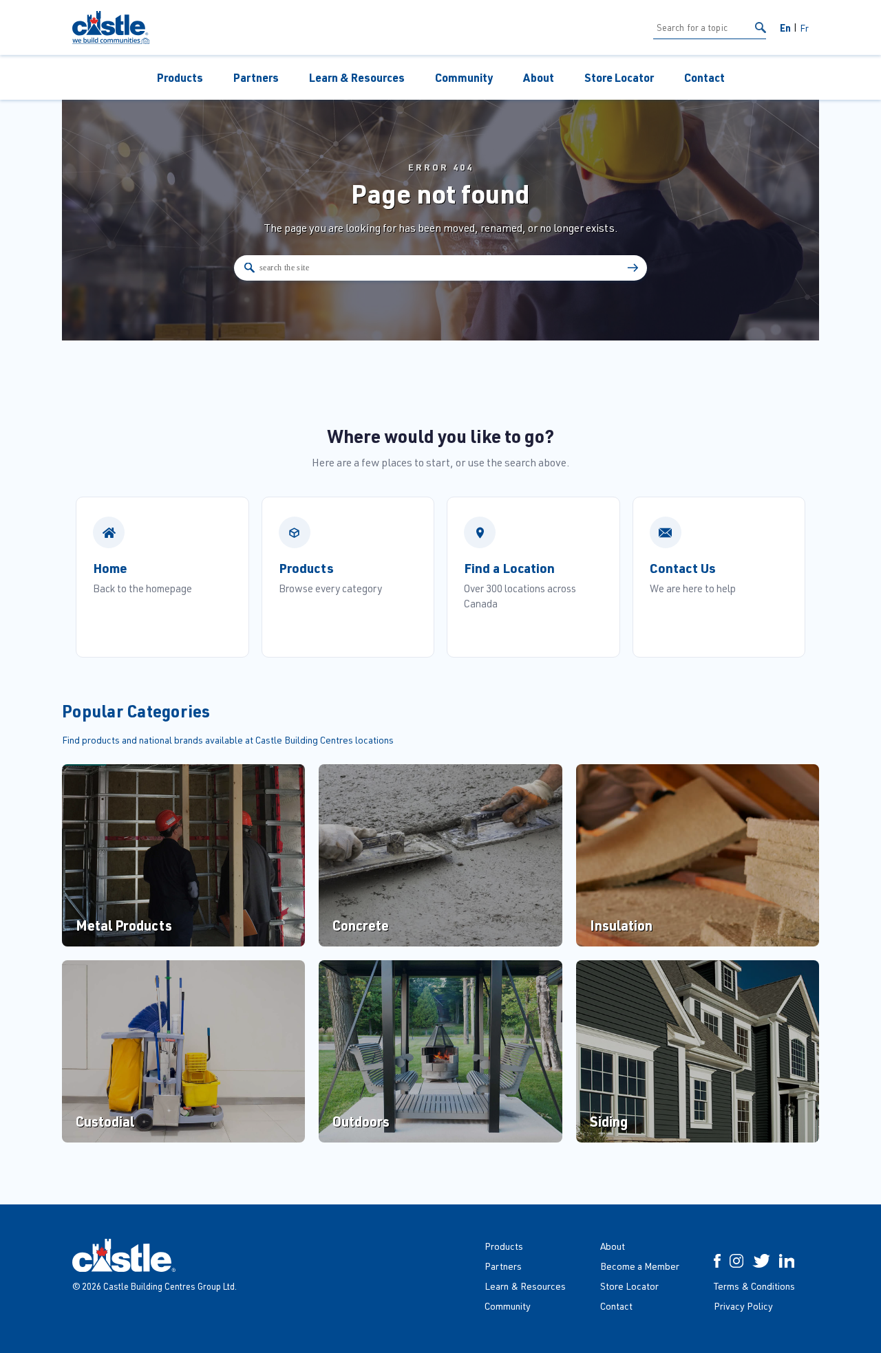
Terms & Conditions (754, 1286)
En (785, 27)
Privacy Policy (743, 1306)
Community (464, 77)
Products (180, 77)
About (538, 77)
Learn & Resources (357, 77)
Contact (704, 77)
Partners (256, 77)
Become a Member (639, 1266)
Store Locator (619, 77)
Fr (804, 28)
